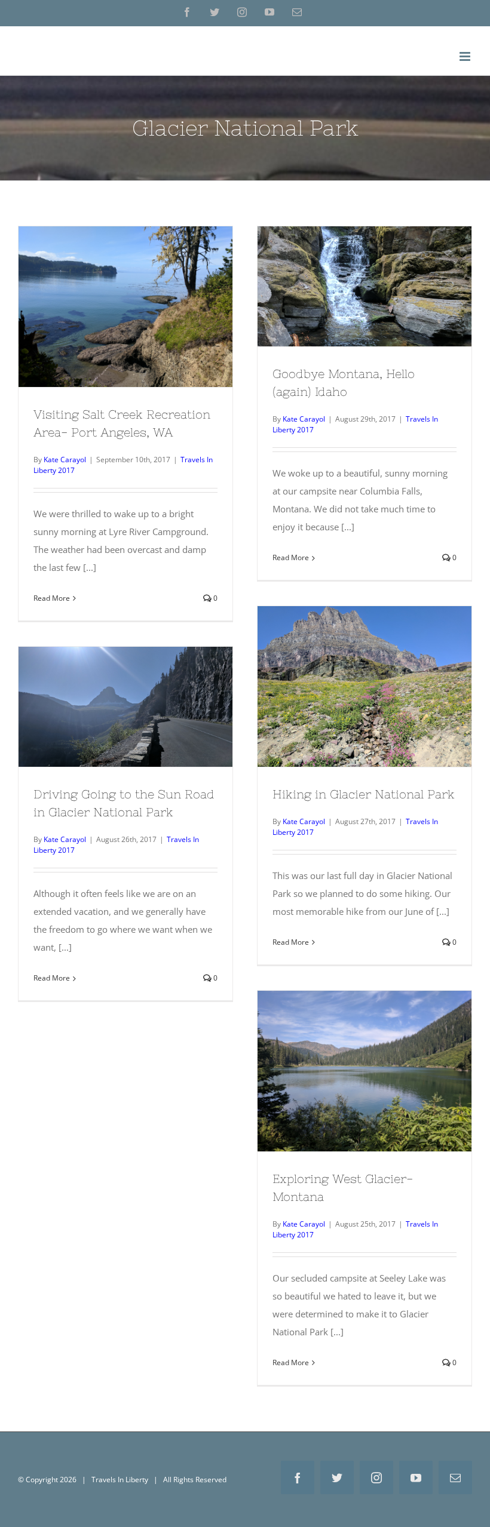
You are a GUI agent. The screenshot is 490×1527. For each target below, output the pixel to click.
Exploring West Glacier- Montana (364, 1061)
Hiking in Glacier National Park (364, 677)
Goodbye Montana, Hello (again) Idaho (364, 270)
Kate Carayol (65, 459)
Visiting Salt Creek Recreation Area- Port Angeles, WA (125, 291)
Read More (51, 598)
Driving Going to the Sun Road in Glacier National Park (125, 691)
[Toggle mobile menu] (466, 56)
